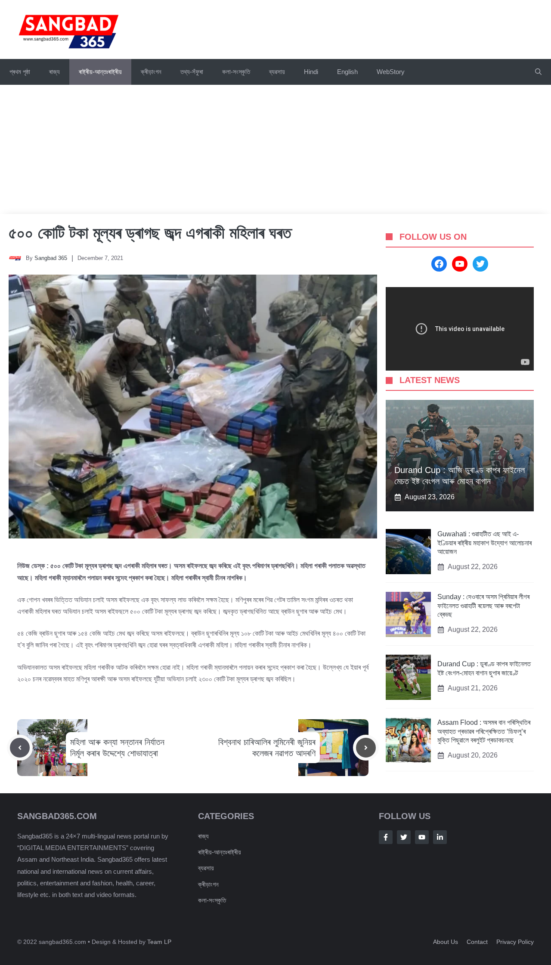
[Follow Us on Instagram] (422, 837)
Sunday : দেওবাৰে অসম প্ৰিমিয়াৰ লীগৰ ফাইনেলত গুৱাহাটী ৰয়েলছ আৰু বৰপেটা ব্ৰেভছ (483, 606)
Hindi (311, 71)
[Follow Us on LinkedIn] (440, 837)
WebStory (391, 71)
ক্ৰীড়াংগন (151, 71)
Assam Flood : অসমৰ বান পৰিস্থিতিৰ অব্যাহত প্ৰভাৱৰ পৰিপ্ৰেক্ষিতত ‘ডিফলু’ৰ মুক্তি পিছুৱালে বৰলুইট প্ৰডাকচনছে (483, 731)
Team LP (159, 941)
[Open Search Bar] (538, 72)
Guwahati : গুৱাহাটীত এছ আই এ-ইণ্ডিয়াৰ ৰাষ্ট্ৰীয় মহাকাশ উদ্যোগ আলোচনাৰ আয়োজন (484, 543)
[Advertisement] (275, 149)
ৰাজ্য (54, 71)
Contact (477, 941)
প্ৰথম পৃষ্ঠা (19, 71)
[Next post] (366, 748)
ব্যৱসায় (277, 71)
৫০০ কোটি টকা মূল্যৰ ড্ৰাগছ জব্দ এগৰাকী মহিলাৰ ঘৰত (150, 233)
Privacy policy (515, 941)
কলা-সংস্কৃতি (236, 71)
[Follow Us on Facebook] (386, 837)
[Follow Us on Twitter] (404, 837)
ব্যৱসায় (206, 868)
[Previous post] (20, 748)
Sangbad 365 (50, 258)
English (347, 71)
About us (445, 941)
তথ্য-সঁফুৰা (191, 71)
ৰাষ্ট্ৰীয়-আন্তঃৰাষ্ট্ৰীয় (100, 71)
